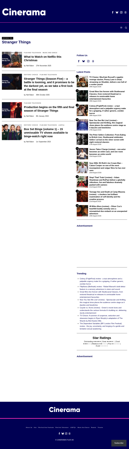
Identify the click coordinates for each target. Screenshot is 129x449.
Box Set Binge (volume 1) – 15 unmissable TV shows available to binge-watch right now (46, 133)
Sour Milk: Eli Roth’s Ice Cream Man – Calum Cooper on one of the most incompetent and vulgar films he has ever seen (107, 167)
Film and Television (32, 52)
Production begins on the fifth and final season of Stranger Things (49, 109)
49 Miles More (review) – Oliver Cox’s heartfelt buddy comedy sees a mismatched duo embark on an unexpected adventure (108, 210)
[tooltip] (112, 12)
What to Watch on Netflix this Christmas (42, 58)
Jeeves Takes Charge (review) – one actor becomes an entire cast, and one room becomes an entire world (107, 151)
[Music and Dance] (109, 28)
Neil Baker (30, 66)
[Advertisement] (102, 247)
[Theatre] (116, 28)
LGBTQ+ (61, 125)
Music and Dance (50, 52)
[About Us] (92, 28)
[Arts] (95, 28)
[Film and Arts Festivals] (99, 28)
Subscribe (118, 443)
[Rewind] (112, 28)
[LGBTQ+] (106, 28)
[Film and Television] (102, 28)
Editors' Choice (31, 74)
